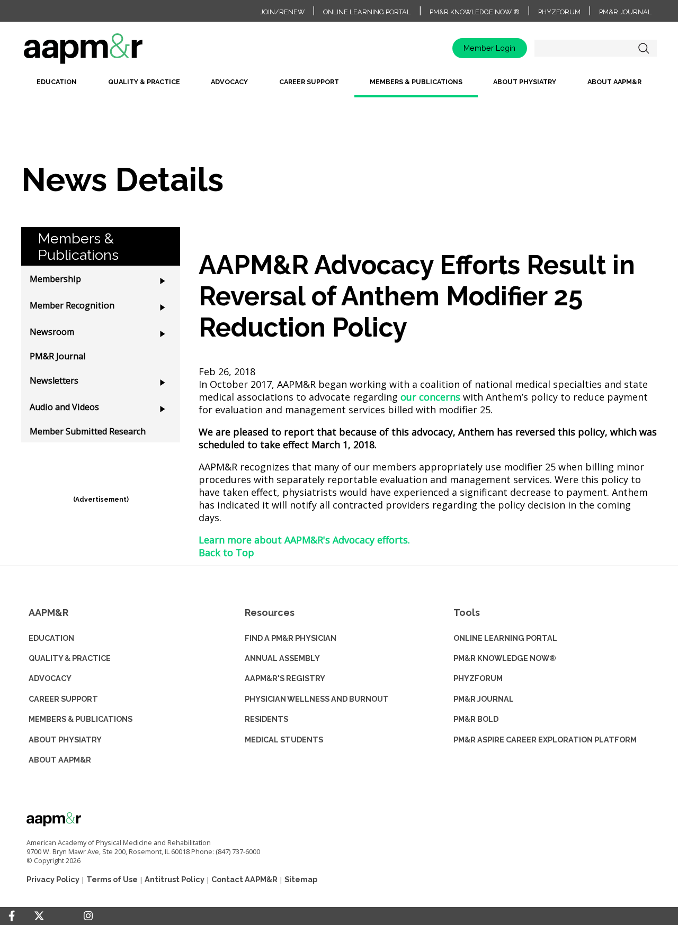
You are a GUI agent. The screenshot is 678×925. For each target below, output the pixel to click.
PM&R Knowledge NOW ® (475, 12)
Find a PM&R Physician (290, 637)
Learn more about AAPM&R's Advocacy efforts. (304, 539)
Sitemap (300, 879)
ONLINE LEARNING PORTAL (505, 637)
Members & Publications (416, 82)
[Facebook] (11, 916)
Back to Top (226, 552)
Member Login (489, 47)
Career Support (309, 82)
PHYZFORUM (478, 678)
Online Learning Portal (367, 12)
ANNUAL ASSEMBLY (282, 658)
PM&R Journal (625, 12)
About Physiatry (524, 82)
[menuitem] (56, 86)
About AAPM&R (614, 82)
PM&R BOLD (475, 718)
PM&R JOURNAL (483, 698)
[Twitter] (39, 916)
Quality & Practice (144, 82)
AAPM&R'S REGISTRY (285, 678)
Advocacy (229, 82)
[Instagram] (88, 916)
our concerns (430, 397)
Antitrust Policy (174, 879)
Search (643, 48)
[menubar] (339, 86)
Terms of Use (112, 879)
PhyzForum (559, 12)
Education (57, 82)
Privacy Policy (52, 879)
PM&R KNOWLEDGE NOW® (504, 658)
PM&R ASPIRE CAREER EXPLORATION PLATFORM (545, 739)
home (116, 52)
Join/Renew (282, 12)
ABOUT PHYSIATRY (65, 739)
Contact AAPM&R (244, 879)
